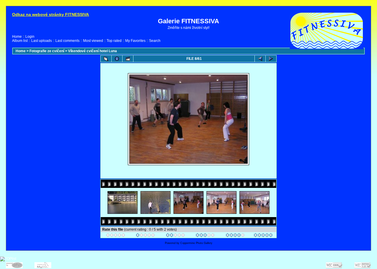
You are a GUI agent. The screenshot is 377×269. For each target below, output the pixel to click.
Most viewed (93, 41)
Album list (20, 41)
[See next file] (271, 58)
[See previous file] (260, 58)
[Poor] (145, 236)
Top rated (114, 41)
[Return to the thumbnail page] (106, 58)
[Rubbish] (115, 236)
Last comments (67, 41)
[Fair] (175, 236)
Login (29, 37)
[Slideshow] (128, 58)
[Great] (263, 236)
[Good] (205, 236)
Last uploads (41, 41)
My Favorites (135, 41)
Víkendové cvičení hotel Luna (92, 51)
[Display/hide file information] (117, 58)
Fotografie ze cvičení (46, 51)
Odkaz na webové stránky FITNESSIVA (50, 14)
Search (155, 41)
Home (17, 37)
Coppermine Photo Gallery (196, 243)
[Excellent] (235, 236)
